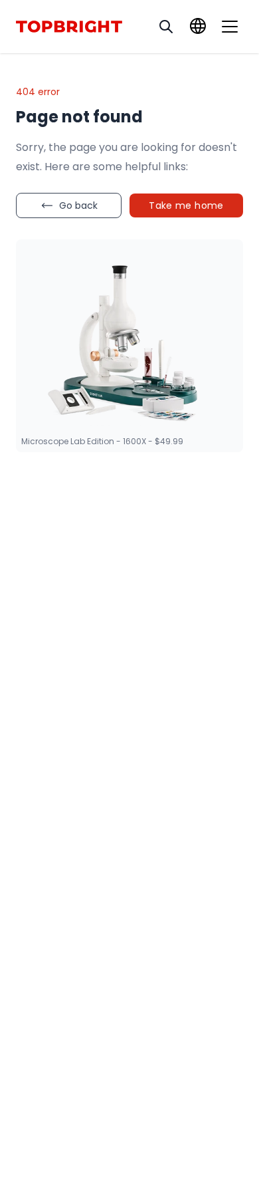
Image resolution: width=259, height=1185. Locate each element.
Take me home (186, 205)
